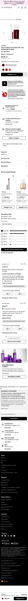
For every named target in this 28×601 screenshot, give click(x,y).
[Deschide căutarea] (19, 7)
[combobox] (14, 224)
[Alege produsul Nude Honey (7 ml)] (6, 69)
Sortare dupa (4, 221)
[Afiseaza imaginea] (13, 32)
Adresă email (4, 408)
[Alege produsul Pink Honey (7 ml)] (9, 69)
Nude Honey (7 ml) (13, 386)
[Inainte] (24, 33)
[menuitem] (22, 7)
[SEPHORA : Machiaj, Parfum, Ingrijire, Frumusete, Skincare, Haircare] (8, 7)
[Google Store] (6, 543)
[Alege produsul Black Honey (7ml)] (3, 69)
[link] (14, 249)
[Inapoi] (3, 33)
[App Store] (15, 543)
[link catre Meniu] (2, 7)
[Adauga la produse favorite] (13, 176)
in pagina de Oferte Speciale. (19, 547)
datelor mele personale (7, 404)
